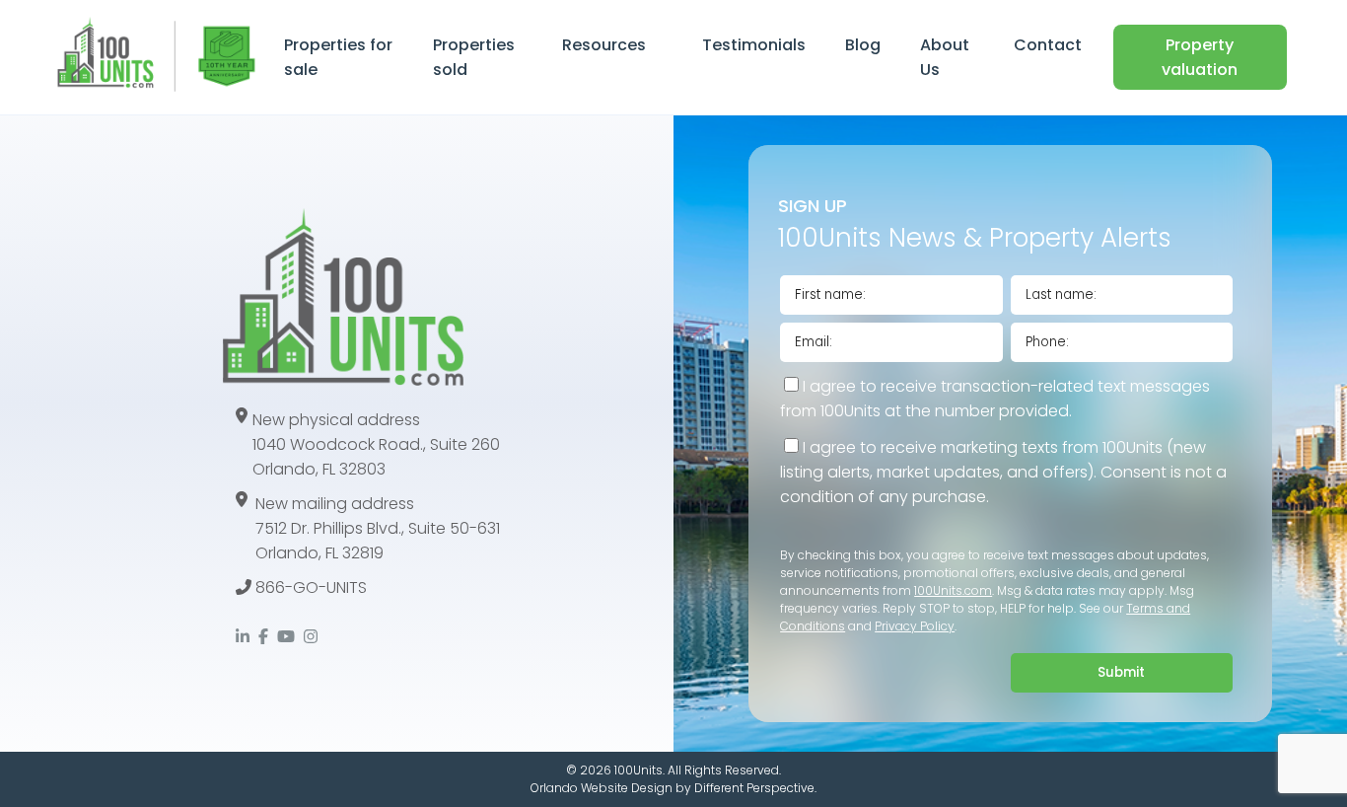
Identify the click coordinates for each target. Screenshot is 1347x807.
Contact (1048, 45)
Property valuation (1200, 57)
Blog (863, 45)
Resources (604, 45)
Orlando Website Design (602, 787)
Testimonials (754, 45)
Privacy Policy (915, 626)
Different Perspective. (755, 787)
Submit (1121, 672)
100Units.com (953, 590)
